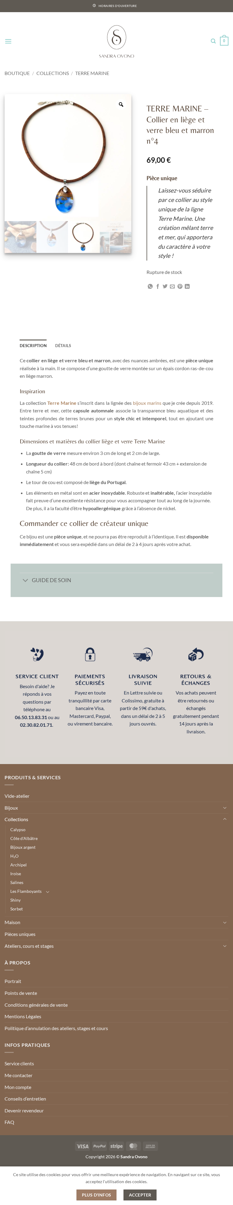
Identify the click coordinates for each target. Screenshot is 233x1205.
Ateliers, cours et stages (29, 946)
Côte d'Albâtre (24, 838)
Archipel (18, 864)
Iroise (15, 873)
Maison (12, 922)
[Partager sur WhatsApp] (150, 286)
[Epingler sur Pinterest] (179, 286)
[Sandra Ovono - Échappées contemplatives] (116, 41)
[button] (8, 41)
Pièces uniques (20, 934)
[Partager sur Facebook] (157, 286)
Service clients (19, 1063)
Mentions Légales (23, 1016)
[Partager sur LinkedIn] (187, 286)
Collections (52, 73)
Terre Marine (92, 73)
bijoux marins (147, 403)
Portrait (13, 981)
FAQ (9, 1122)
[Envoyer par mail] (172, 286)
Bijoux (11, 808)
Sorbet (16, 908)
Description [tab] (33, 345)
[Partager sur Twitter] (165, 286)
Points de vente (21, 993)
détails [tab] (63, 345)
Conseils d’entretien (25, 1098)
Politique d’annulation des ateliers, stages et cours (56, 1028)
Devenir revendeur (24, 1110)
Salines (16, 882)
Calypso (17, 829)
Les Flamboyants (26, 891)
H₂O (14, 856)
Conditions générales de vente (36, 1005)
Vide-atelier (17, 796)
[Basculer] (26, 581)
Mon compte (18, 1087)
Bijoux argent (22, 847)
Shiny (15, 900)
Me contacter (18, 1075)
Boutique (17, 73)
